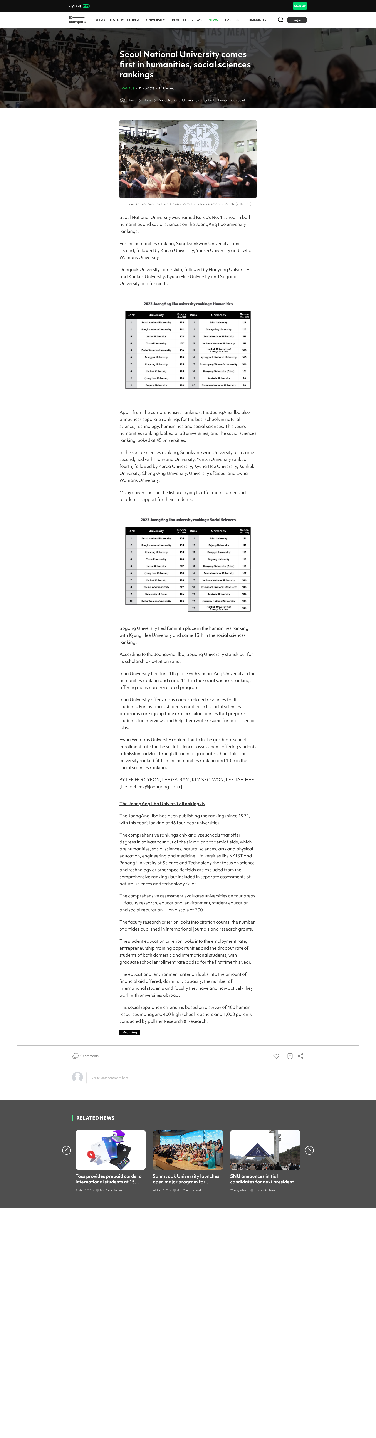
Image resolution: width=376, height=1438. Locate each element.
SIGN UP (300, 6)
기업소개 (75, 6)
